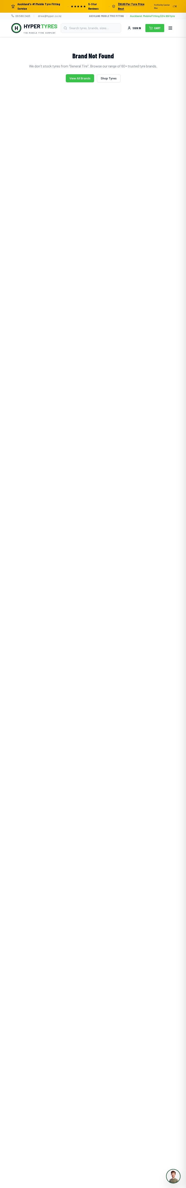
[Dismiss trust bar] (175, 6)
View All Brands (80, 78)
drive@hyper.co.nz (49, 15)
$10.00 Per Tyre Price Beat (131, 6)
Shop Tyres (109, 78)
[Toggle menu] (170, 28)
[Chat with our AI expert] (173, 1176)
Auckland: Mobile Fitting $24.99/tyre (152, 15)
